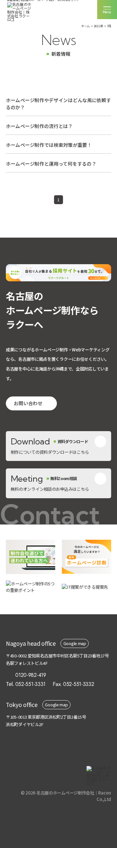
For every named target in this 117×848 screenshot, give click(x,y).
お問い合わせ (28, 403)
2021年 (98, 26)
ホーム (85, 26)
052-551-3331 (30, 684)
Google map (74, 643)
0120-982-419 (30, 675)
